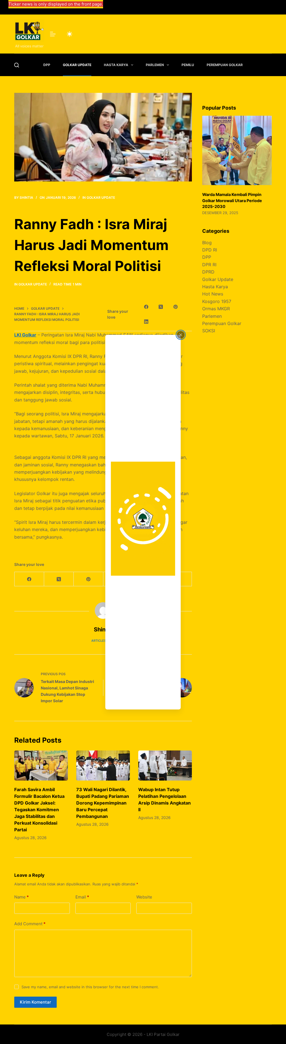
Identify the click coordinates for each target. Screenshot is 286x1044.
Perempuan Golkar (225, 65)
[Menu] (53, 34)
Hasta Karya (116, 65)
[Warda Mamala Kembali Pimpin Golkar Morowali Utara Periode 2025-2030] (237, 150)
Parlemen (155, 65)
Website (144, 897)
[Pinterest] (175, 307)
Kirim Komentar (35, 1002)
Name (21, 897)
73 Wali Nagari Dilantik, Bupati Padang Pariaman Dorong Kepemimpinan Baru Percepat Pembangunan (102, 803)
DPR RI (209, 264)
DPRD (208, 272)
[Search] (16, 65)
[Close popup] (181, 335)
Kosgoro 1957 (216, 301)
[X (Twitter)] (161, 307)
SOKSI (208, 330)
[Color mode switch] (69, 34)
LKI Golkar (25, 335)
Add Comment (30, 923)
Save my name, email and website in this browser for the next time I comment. (90, 987)
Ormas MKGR (216, 308)
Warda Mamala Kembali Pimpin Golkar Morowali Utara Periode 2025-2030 (232, 200)
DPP (46, 65)
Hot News (212, 294)
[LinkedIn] (146, 321)
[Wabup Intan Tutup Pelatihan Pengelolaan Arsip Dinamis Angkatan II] (165, 765)
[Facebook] (146, 307)
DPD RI (209, 250)
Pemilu (188, 65)
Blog (207, 242)
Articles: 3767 (103, 641)
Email (82, 897)
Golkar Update (77, 65)
